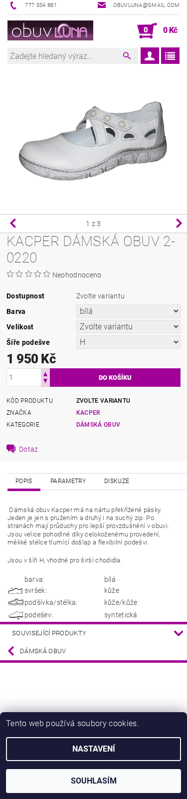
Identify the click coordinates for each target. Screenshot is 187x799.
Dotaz (28, 449)
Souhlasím (94, 781)
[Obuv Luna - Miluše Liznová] (50, 31)
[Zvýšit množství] (45, 373)
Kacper (88, 412)
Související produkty (49, 633)
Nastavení (93, 749)
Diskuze (116, 481)
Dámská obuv (98, 424)
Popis (23, 481)
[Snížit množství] (45, 382)
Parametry (68, 481)
